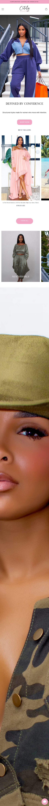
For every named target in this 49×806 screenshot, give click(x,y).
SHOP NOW (24, 122)
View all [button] (24, 221)
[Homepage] (24, 9)
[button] (2, 9)
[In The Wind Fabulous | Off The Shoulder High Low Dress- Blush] (20, 167)
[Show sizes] (37, 197)
